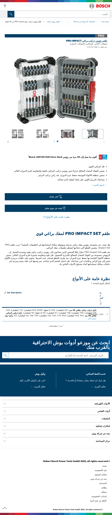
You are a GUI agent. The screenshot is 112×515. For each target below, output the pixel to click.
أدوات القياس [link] (104, 411)
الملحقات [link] (106, 418)
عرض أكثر (92, 318)
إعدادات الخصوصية (99, 496)
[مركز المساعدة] (4, 441)
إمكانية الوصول (101, 474)
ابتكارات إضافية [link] (103, 426)
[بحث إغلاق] (17, 14)
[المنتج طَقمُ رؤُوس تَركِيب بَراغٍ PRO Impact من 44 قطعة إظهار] (107, 314)
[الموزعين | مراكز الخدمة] (5, 6)
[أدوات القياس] (4, 411)
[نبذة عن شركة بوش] (4, 433)
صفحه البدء (105, 22)
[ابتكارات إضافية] (4, 426)
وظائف (104, 487)
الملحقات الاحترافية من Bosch (84, 22)
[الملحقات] (4, 418)
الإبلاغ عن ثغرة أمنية (98, 500)
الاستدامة (103, 483)
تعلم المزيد (100, 386)
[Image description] (92, 133)
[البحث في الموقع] (11, 14)
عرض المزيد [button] (98, 184)
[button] (8, 142)
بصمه (104, 466)
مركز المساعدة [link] (103, 441)
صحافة (104, 492)
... (66, 22)
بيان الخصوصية (101, 470)
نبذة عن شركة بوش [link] (101, 433)
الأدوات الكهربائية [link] (102, 403)
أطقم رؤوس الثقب (53, 22)
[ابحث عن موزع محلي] (5, 355)
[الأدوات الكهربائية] (4, 403)
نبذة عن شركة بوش (98, 479)
